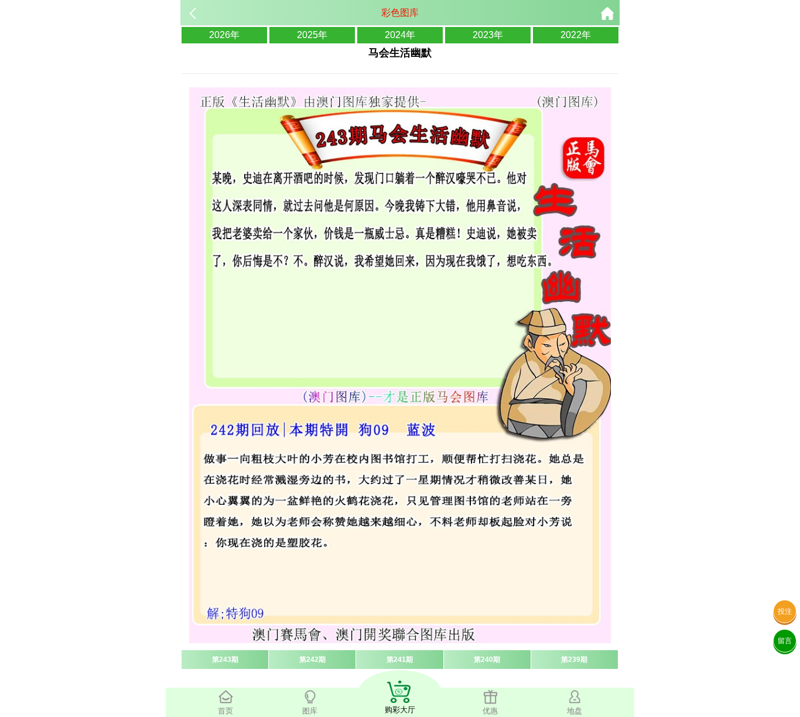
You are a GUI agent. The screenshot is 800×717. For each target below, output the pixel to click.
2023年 (488, 35)
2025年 (312, 35)
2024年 (400, 35)
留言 (785, 641)
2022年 (575, 35)
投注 (785, 611)
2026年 (224, 35)
